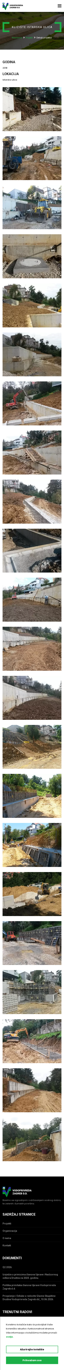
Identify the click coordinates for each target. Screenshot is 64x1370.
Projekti (29, 37)
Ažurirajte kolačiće (32, 1349)
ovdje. (9, 1336)
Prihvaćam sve (32, 1360)
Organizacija (10, 1231)
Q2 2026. (7, 1267)
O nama (7, 1238)
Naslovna (17, 37)
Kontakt (7, 1245)
